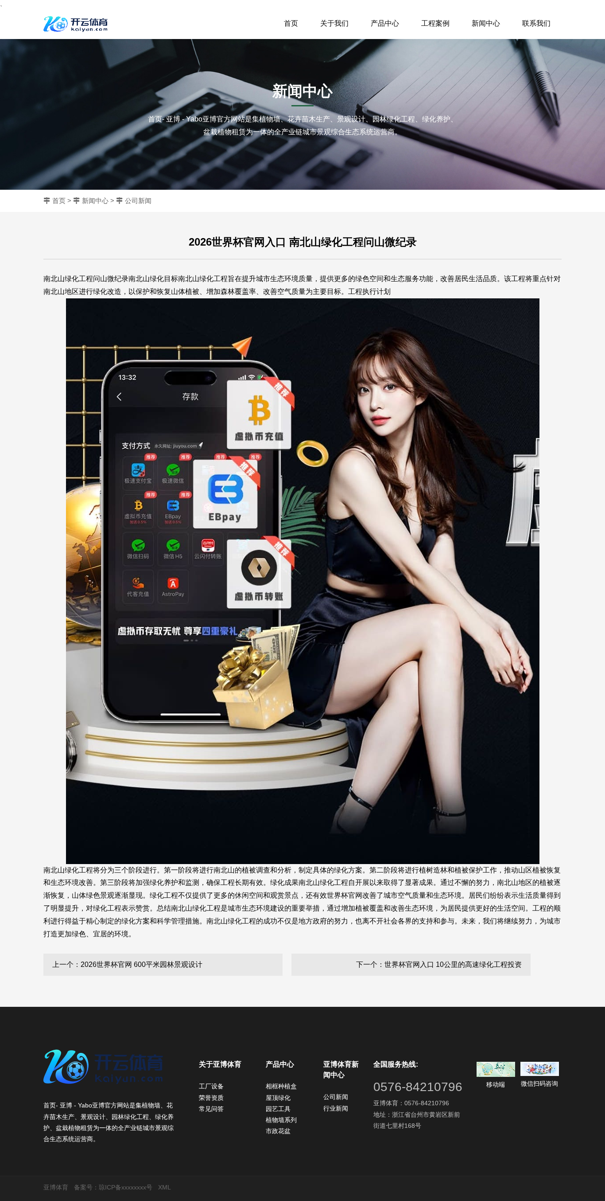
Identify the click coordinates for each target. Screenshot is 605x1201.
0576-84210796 (417, 1087)
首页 (291, 23)
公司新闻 (138, 200)
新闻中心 (486, 23)
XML (164, 1187)
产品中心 (385, 23)
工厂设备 (211, 1086)
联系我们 (536, 23)
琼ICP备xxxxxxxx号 (125, 1187)
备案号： (86, 1187)
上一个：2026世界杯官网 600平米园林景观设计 (127, 964)
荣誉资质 (211, 1097)
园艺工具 (278, 1108)
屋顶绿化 (278, 1097)
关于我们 (334, 23)
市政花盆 (278, 1130)
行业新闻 (335, 1108)
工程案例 (435, 23)
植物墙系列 (281, 1119)
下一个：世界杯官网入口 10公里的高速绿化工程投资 (439, 964)
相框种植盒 (281, 1086)
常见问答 (211, 1108)
